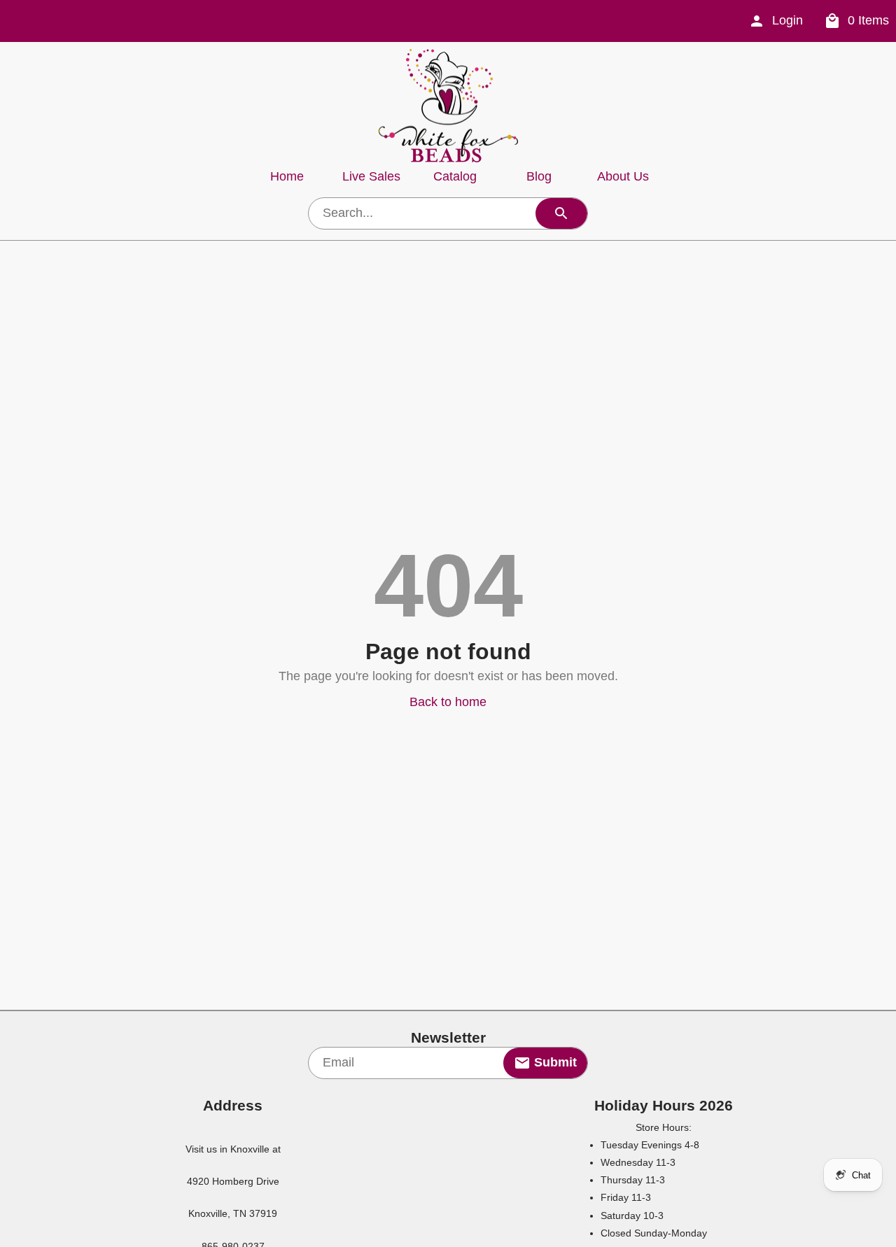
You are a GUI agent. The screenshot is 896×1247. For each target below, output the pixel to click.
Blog (539, 176)
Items (868, 20)
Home (287, 176)
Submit (554, 1062)
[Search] (561, 213)
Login (787, 20)
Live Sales (371, 176)
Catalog (455, 176)
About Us (623, 176)
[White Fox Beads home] (448, 105)
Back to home (448, 702)
